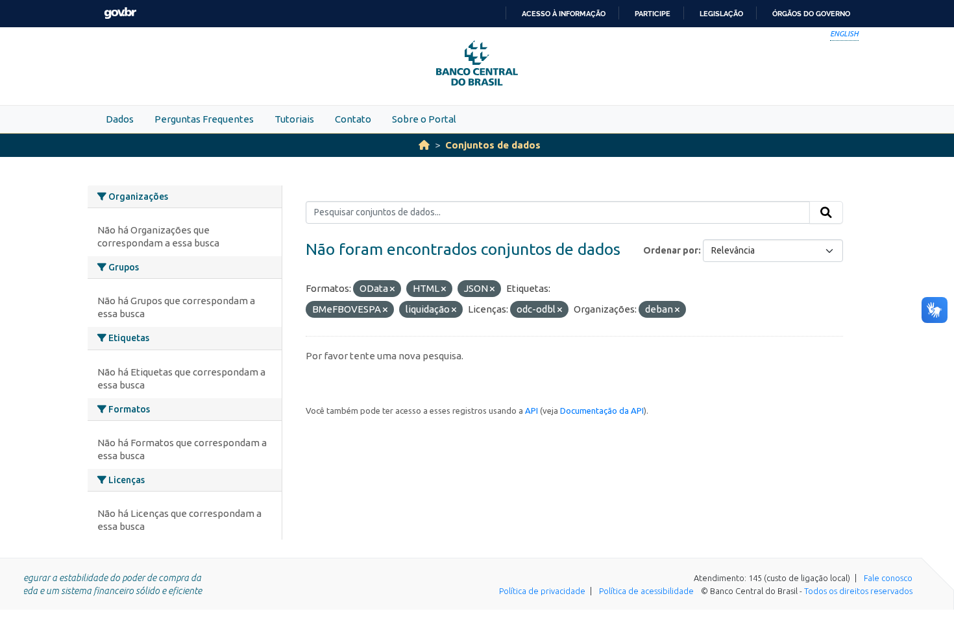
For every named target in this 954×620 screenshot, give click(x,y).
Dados (120, 119)
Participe (652, 13)
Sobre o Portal (424, 119)
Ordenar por (670, 250)
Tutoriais (294, 119)
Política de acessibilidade (646, 590)
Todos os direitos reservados (858, 590)
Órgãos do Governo (811, 13)
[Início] (424, 144)
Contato (353, 119)
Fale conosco (888, 577)
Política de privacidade (542, 590)
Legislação (721, 13)
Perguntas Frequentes (204, 119)
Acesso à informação (563, 13)
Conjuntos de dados (493, 144)
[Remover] (392, 289)
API (531, 410)
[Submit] (826, 212)
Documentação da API (602, 410)
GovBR (120, 13)
